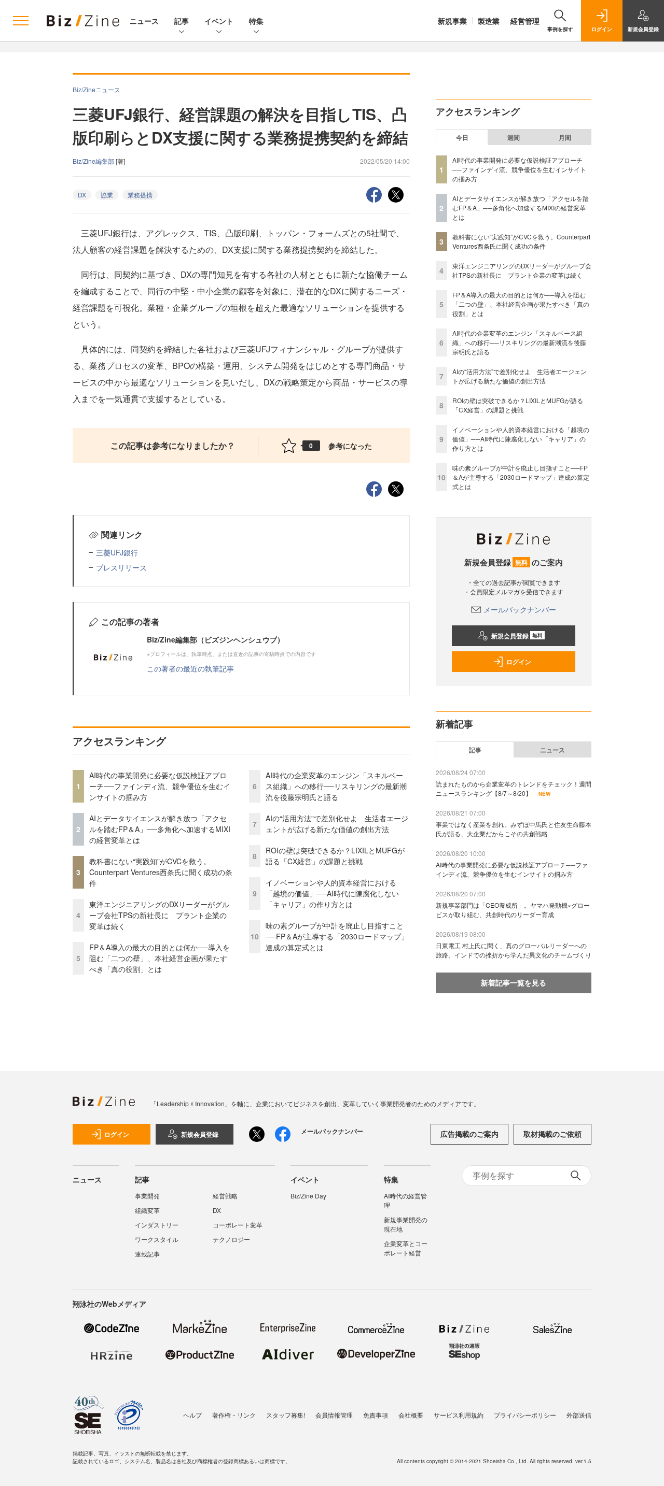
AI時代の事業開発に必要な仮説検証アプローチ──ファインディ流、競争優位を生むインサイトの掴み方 (159, 786)
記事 (181, 21)
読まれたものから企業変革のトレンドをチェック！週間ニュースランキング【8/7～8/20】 (513, 788)
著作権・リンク (234, 1414)
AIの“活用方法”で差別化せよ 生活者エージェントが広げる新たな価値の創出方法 (337, 823)
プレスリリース (121, 567)
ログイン (518, 661)
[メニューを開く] (21, 20)
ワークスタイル (156, 1239)
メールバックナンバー (519, 609)
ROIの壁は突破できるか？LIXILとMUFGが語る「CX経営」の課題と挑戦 (335, 855)
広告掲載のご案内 (469, 1133)
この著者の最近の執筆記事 (190, 668)
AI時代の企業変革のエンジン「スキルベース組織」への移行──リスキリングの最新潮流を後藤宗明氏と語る (336, 786)
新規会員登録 (517, 635)
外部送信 (578, 1414)
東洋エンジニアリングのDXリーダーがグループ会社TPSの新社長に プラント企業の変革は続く (159, 915)
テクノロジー (231, 1239)
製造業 (489, 21)
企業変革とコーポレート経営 (405, 1248)
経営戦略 (225, 1195)
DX (82, 194)
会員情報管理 (334, 1414)
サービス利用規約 (458, 1414)
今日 (462, 137)
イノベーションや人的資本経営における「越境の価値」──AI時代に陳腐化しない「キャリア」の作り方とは (332, 893)
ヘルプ (192, 1414)
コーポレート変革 (237, 1224)
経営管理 (525, 21)
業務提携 (140, 194)
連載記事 (147, 1253)
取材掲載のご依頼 (552, 1133)
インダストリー (156, 1224)
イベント (218, 21)
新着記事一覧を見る (513, 982)
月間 (565, 137)
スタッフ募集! (285, 1414)
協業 (107, 194)
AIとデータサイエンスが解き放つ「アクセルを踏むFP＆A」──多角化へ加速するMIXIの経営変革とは (159, 829)
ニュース (144, 21)
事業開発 (147, 1195)
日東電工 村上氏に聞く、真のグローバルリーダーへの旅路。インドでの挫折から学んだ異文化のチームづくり (513, 950)
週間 (513, 137)
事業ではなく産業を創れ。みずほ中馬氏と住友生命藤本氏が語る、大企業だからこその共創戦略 (513, 829)
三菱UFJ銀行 (117, 552)
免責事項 (375, 1414)
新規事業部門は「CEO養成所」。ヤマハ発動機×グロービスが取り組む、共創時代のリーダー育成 (513, 910)
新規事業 (452, 21)
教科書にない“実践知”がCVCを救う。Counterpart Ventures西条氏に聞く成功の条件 (160, 872)
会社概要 (410, 1414)
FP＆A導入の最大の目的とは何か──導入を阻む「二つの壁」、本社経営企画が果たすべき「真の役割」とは (159, 958)
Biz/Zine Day (308, 1195)
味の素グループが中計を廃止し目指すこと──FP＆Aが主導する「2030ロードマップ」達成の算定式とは (337, 936)
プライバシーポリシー (525, 1414)
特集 (256, 21)
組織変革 (147, 1210)
